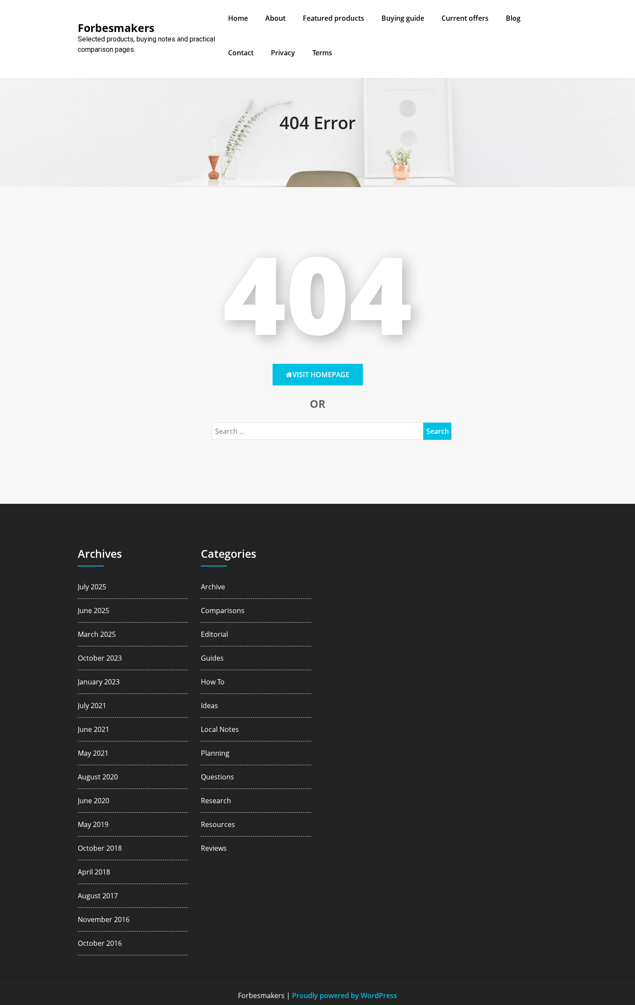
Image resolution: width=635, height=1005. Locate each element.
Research (216, 800)
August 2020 (98, 777)
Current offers (465, 18)
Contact (241, 52)
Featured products (333, 18)
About (275, 18)
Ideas (209, 705)
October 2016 (100, 943)
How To (213, 682)
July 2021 (92, 705)
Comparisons (222, 610)
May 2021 (93, 753)
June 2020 (93, 800)
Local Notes (220, 729)
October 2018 (100, 848)
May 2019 (93, 824)
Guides (212, 658)
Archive (213, 587)
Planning (215, 753)
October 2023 (100, 658)
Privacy (283, 52)
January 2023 (99, 682)
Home (238, 18)
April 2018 (94, 872)
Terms (322, 52)
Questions (217, 777)
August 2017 (98, 895)
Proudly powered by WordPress (344, 995)
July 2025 (92, 587)
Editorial (214, 634)
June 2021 (93, 729)
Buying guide (402, 18)
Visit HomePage (320, 374)
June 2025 (93, 610)
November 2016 (104, 919)
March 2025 (97, 634)
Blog (513, 18)
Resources (218, 824)
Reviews (214, 848)
